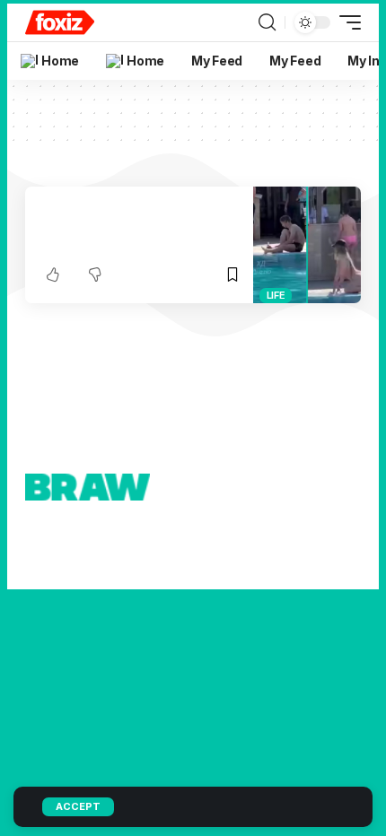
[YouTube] (278, 553)
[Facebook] (221, 553)
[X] (247, 553)
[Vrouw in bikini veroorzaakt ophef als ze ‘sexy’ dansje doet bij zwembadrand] (307, 245)
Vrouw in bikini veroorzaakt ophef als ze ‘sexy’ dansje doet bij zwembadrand (133, 226)
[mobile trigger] (345, 22)
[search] (267, 22)
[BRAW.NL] (59, 22)
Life (276, 295)
